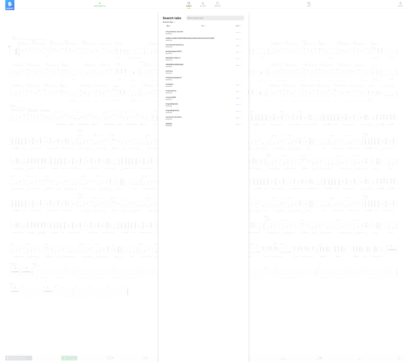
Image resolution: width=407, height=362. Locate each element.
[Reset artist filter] (175, 22)
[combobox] (169, 26)
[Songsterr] (9, 5)
